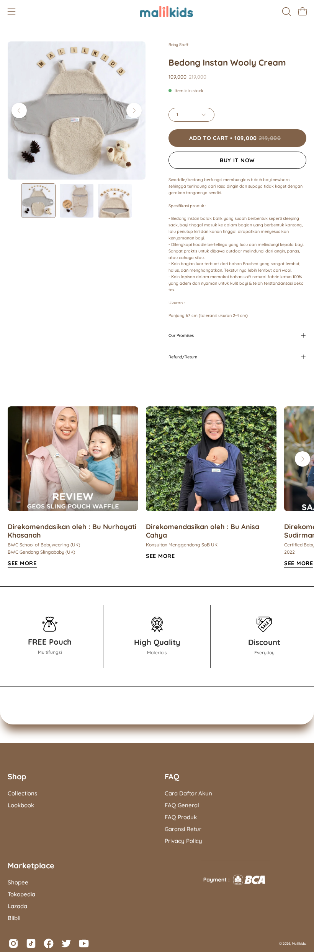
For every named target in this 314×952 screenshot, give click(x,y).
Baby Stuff (178, 44)
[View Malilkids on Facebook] (48, 943)
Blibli (14, 918)
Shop (17, 776)
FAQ (172, 776)
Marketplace (31, 865)
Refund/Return (182, 357)
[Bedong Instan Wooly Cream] (38, 200)
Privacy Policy (183, 840)
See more (160, 556)
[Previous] (19, 110)
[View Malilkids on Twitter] (66, 943)
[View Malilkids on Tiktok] (31, 943)
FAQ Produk (181, 817)
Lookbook (21, 805)
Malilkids (299, 943)
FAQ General (182, 805)
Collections (22, 793)
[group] (157, 487)
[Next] (134, 110)
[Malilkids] (157, 11)
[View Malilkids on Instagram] (13, 943)
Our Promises (181, 335)
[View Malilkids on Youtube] (84, 943)
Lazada (17, 906)
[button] (285, 11)
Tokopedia (21, 894)
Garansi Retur (183, 829)
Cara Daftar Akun (188, 793)
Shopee (18, 882)
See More (22, 563)
